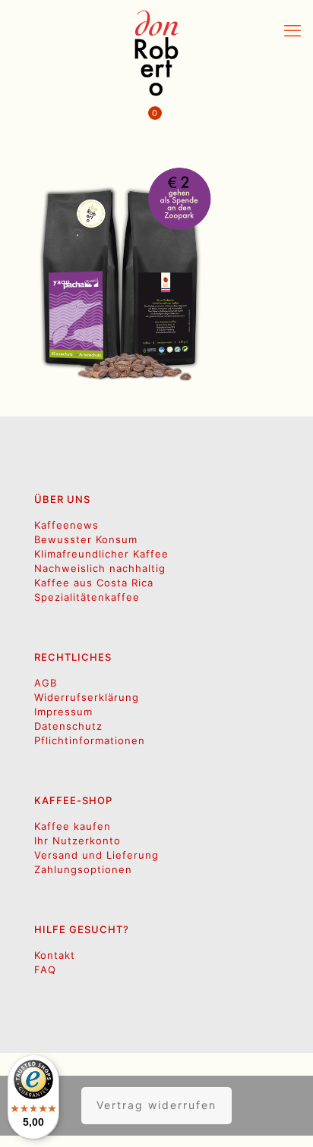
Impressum (63, 711)
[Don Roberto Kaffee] (156, 53)
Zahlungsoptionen (83, 869)
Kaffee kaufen (72, 826)
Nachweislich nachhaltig (100, 568)
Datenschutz (68, 726)
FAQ (45, 969)
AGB (45, 683)
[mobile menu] (292, 30)
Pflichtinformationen (89, 740)
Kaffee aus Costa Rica (93, 583)
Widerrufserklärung (86, 697)
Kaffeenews (66, 525)
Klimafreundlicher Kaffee (101, 554)
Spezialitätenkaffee (87, 597)
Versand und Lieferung (96, 855)
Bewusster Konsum (86, 539)
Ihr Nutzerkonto (77, 840)
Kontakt (54, 955)
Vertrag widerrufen (156, 1104)
